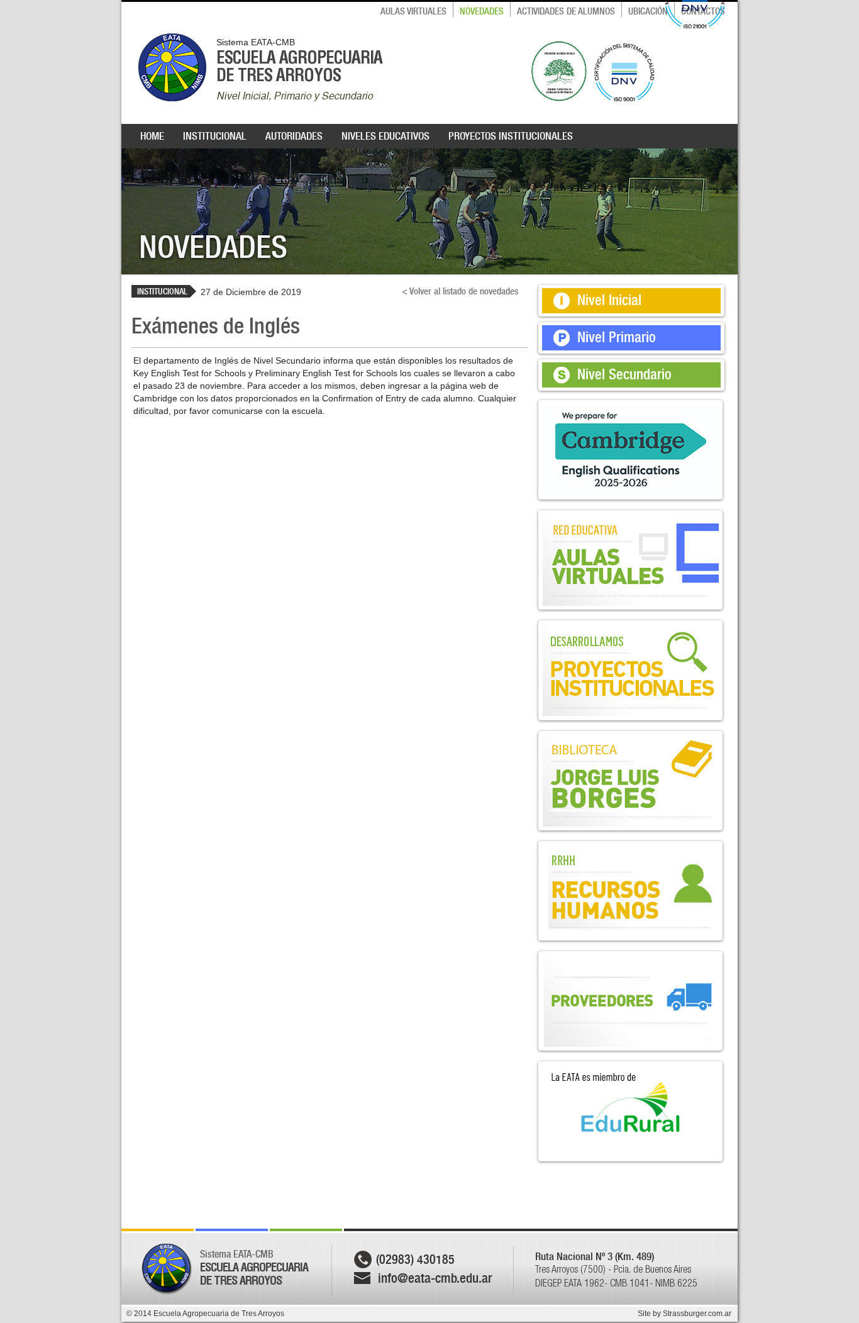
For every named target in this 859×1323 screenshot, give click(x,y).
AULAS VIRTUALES (413, 11)
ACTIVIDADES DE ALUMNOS (566, 11)
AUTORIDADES (294, 136)
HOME (152, 136)
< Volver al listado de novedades (460, 291)
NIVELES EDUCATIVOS (385, 136)
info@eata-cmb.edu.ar (435, 1278)
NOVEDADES (482, 11)
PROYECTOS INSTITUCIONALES (510, 136)
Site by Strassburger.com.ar (684, 1313)
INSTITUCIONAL (215, 136)
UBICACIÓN (648, 11)
